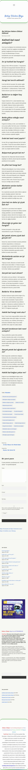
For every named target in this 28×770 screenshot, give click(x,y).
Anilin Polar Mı (5, 702)
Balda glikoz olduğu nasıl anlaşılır (9, 399)
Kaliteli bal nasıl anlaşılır (18, 426)
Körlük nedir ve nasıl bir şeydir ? (8, 554)
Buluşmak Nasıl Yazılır (6, 697)
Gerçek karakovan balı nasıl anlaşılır (9, 417)
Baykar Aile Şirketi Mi (9, 450)
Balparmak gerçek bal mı (7, 405)
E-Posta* (3, 492)
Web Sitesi (4, 499)
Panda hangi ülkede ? (6, 550)
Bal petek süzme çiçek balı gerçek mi (9, 396)
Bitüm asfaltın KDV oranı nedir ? (8, 584)
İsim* (3, 485)
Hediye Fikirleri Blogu (14, 16)
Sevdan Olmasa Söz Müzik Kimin (12, 444)
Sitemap (14, 531)
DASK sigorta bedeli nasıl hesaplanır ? (9, 558)
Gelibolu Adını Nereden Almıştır (8, 692)
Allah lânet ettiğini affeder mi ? (7, 573)
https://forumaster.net (5, 528)
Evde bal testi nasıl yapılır (7, 414)
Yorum (3, 468)
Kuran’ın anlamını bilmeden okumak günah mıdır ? (11, 561)
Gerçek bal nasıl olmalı (19, 414)
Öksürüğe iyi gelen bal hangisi (8, 434)
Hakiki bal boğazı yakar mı (8, 423)
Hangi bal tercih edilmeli (7, 426)
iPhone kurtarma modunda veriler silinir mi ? (10, 565)
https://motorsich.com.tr (16, 528)
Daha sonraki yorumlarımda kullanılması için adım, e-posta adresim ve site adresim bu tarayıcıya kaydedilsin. (12, 508)
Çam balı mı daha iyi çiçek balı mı (9, 408)
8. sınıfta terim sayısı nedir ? (7, 569)
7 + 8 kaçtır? (4, 513)
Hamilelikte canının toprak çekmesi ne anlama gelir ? (11, 580)
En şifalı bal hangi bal (18, 411)
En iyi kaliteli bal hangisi (7, 411)
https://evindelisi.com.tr (5, 531)
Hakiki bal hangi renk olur (20, 423)
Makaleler (7, 392)
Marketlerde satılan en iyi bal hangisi (9, 428)
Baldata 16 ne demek (19, 402)
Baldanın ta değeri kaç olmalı (8, 402)
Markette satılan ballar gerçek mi (9, 431)
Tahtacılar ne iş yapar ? (6, 576)
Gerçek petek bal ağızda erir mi (8, 420)
